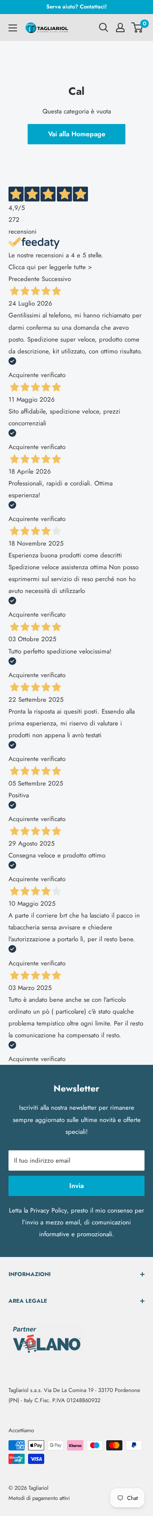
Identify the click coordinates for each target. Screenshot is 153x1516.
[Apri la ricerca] (103, 27)
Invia (76, 1186)
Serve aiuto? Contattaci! (76, 7)
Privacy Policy (48, 1210)
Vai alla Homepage (76, 134)
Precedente (24, 279)
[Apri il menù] (12, 28)
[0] (137, 27)
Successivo (56, 279)
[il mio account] (120, 27)
